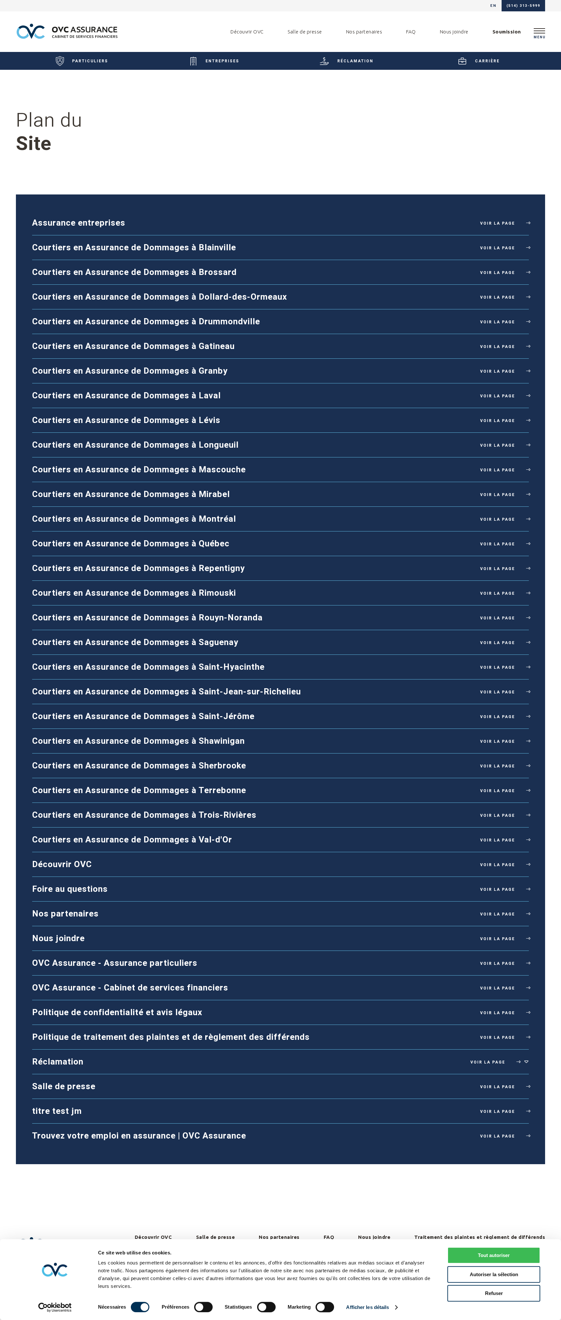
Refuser (494, 1293)
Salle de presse (305, 31)
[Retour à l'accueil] (67, 32)
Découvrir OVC (247, 31)
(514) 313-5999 (523, 5)
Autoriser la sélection (494, 1274)
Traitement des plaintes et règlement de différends (479, 1237)
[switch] (203, 1307)
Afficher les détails (367, 1307)
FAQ (411, 31)
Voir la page (498, 223)
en (493, 5)
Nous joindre (454, 31)
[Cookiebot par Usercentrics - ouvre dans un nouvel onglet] (55, 1307)
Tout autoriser (494, 1255)
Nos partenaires (364, 31)
